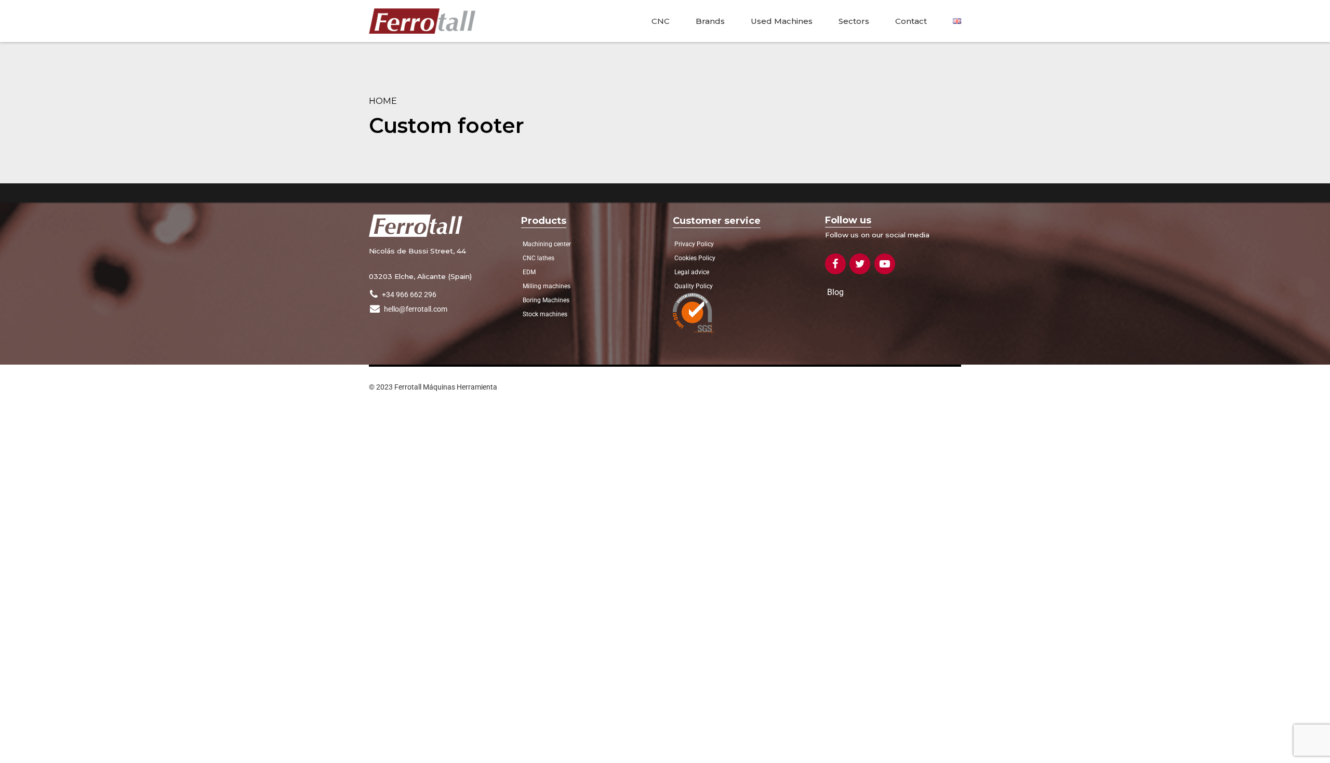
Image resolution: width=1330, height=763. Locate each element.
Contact (911, 21)
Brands (710, 21)
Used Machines (782, 21)
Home (383, 101)
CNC (660, 21)
